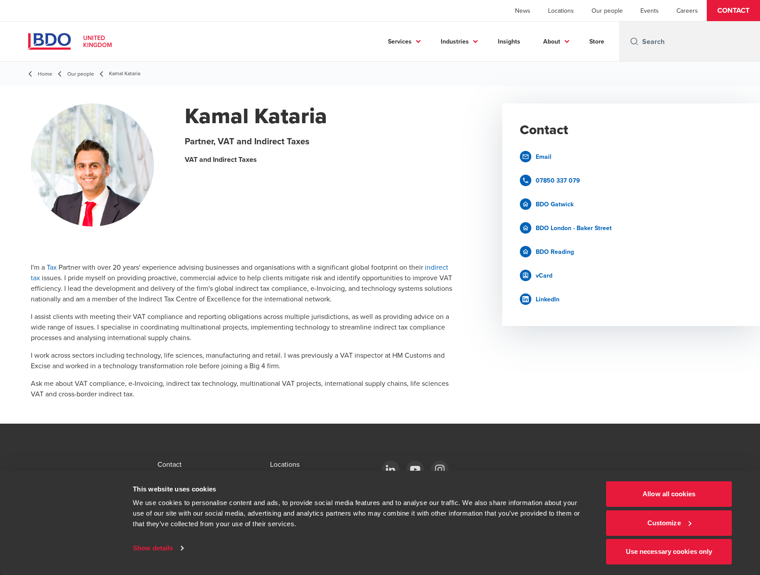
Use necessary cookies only (669, 551)
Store (596, 41)
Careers (687, 10)
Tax (52, 267)
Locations (561, 10)
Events (649, 10)
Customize (664, 523)
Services (400, 41)
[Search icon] (634, 41)
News (522, 10)
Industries (455, 41)
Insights (509, 41)
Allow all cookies (669, 494)
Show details (153, 548)
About (551, 41)
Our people (607, 10)
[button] (733, 10)
